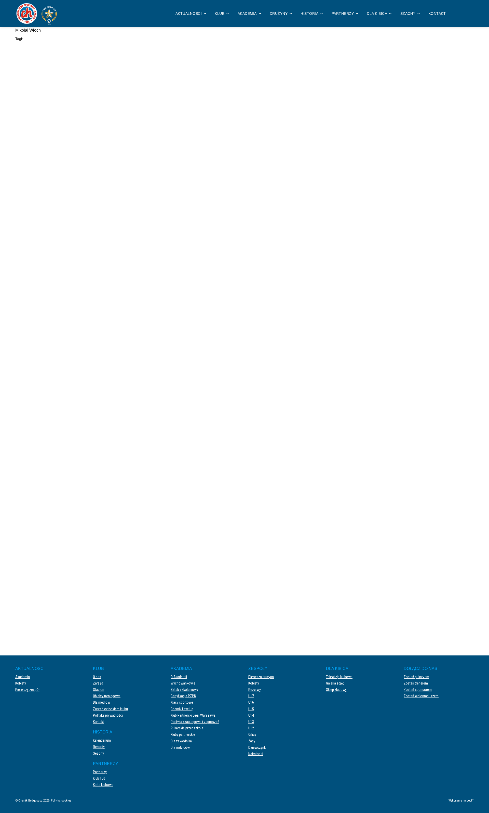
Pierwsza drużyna (261, 677)
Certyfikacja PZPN (183, 696)
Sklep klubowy (336, 690)
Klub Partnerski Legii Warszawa (193, 715)
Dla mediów (101, 702)
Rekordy (99, 747)
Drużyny (279, 13)
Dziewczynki (257, 747)
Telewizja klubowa (339, 677)
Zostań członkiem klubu (110, 709)
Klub (219, 13)
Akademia (247, 13)
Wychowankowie (183, 683)
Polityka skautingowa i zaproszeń (195, 722)
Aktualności (188, 13)
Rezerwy (254, 690)
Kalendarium (102, 740)
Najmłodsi (255, 754)
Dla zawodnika (181, 741)
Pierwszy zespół (27, 690)
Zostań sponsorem (418, 690)
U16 (251, 702)
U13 (251, 722)
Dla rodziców (180, 747)
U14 (251, 715)
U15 (251, 709)
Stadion (98, 690)
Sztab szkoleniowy (184, 690)
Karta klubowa (103, 785)
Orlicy (252, 734)
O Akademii (179, 677)
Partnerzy (343, 13)
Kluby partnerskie (183, 734)
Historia (309, 13)
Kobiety (20, 683)
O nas (97, 677)
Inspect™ (468, 800)
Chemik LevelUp (182, 709)
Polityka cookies (61, 800)
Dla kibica (377, 13)
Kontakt (437, 13)
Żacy (251, 741)
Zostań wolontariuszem (421, 696)
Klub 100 (99, 778)
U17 (251, 696)
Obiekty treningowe (106, 696)
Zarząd (98, 683)
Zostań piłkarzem (416, 677)
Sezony (98, 753)
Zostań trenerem (416, 683)
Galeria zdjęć (335, 683)
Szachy (407, 13)
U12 (251, 728)
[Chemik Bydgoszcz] (38, 13)
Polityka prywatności (108, 715)
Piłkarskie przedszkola (187, 728)
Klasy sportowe (182, 702)
